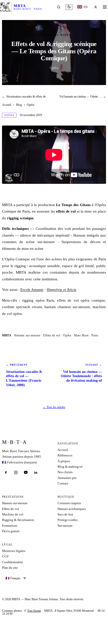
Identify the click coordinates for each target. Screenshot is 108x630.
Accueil (6, 105)
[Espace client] (95, 7)
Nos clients (65, 472)
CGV (5, 556)
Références (65, 455)
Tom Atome (34, 610)
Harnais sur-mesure (15, 503)
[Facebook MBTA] (6, 472)
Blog (19, 105)
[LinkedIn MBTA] (35, 472)
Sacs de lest (65, 514)
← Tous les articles (54, 407)
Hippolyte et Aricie (61, 290)
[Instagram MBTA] (16, 472)
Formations (9, 525)
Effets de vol (10, 509)
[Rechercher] (59, 7)
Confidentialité (12, 562)
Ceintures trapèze (69, 503)
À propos (64, 461)
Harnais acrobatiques (72, 509)
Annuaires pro (67, 478)
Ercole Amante (31, 290)
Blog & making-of (70, 466)
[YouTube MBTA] (25, 472)
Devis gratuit (11, 531)
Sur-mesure (65, 525)
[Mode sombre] (69, 7)
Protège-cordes (68, 520)
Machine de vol (12, 514)
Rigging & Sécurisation (18, 520)
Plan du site (10, 567)
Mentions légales (13, 551)
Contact (63, 483)
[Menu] (104, 7)
